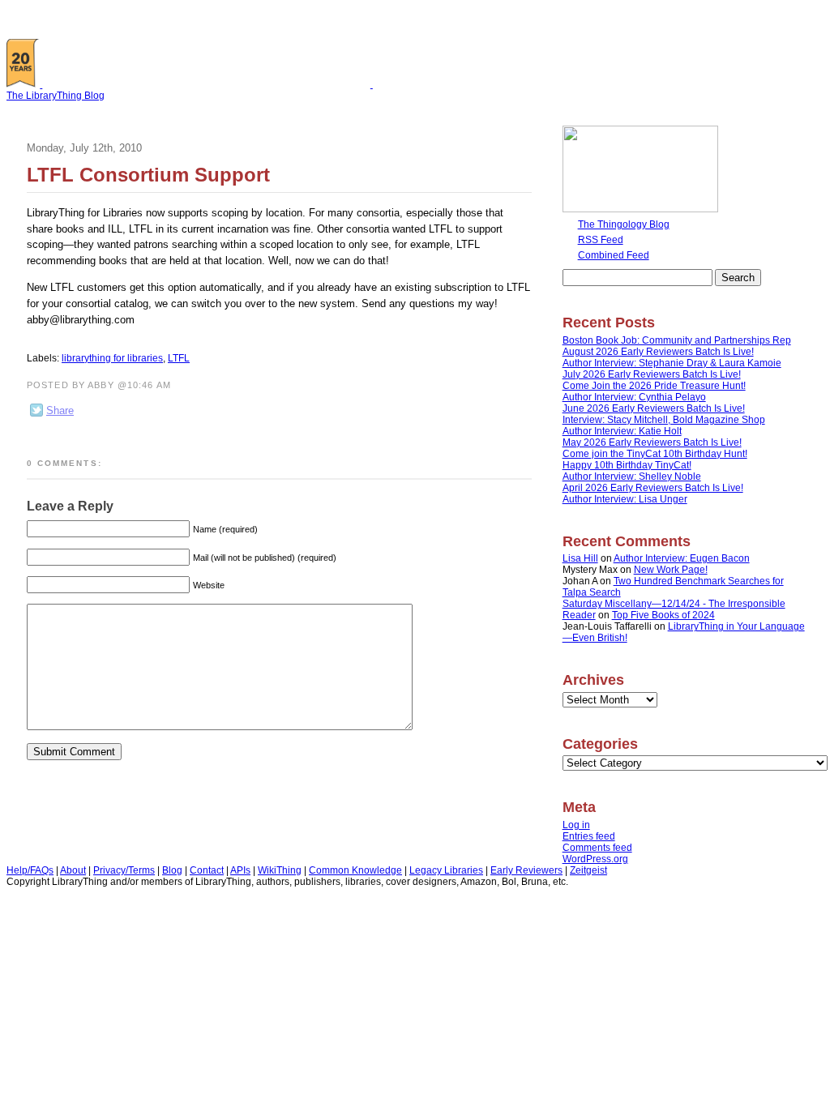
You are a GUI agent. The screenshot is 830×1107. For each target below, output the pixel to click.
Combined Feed (613, 255)
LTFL (179, 358)
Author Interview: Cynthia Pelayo (634, 397)
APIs (240, 870)
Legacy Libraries (446, 870)
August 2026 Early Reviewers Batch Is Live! (658, 351)
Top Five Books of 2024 (663, 615)
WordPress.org (595, 859)
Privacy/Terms (124, 870)
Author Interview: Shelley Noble (632, 476)
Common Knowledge (355, 870)
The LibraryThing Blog (55, 95)
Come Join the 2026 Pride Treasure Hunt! (654, 385)
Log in (576, 825)
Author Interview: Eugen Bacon (682, 558)
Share (60, 410)
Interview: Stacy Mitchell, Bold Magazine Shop (664, 419)
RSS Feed (600, 240)
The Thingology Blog (624, 224)
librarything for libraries (112, 358)
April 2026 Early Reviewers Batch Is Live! (653, 488)
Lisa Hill (580, 558)
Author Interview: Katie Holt (622, 431)
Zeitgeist (588, 870)
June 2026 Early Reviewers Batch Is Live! (654, 408)
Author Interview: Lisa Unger (625, 499)
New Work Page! (671, 569)
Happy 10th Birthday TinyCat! (627, 465)
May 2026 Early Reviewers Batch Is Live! (652, 442)
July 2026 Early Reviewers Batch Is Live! (652, 374)
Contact (207, 870)
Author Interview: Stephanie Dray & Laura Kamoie (672, 363)
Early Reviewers (526, 870)
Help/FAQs (29, 870)
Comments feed (597, 847)
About (73, 870)
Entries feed (589, 836)
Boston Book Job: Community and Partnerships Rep (677, 340)
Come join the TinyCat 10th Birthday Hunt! (655, 453)
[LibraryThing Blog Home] (209, 84)
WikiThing (280, 870)
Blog (172, 870)
